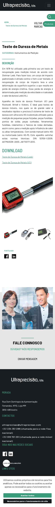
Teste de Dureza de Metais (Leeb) (17, 156)
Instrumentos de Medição (26, 52)
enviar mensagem (27, 359)
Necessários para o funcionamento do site (27, 501)
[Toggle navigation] (49, 5)
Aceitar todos (27, 495)
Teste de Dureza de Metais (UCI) (16, 162)
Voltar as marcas (39, 25)
